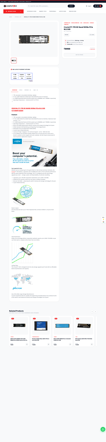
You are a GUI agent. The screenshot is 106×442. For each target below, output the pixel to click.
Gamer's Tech (42, 11)
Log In (89, 6)
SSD (81, 22)
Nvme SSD (66, 24)
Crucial (13, 171)
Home (10, 16)
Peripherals (52, 11)
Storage (92, 22)
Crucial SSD (86, 22)
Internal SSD (18, 16)
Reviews (28, 90)
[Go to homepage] (10, 6)
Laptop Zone (62, 11)
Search (71, 6)
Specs (20, 90)
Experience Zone (31, 11)
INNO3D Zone (72, 11)
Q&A (35, 90)
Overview (14, 90)
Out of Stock (79, 54)
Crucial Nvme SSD (75, 22)
